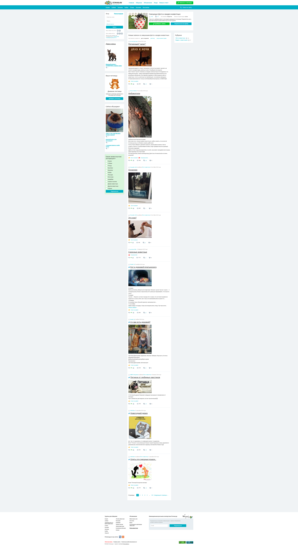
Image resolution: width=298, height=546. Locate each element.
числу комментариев (161, 38)
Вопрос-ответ (163, 2)
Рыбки (126, 7)
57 (146, 84)
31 (146, 403)
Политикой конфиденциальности (112, 37)
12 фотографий (134, 365)
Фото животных (180, 38)
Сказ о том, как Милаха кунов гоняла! (113, 134)
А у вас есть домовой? (140, 322)
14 (146, 487)
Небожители (134, 93)
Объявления (148, 2)
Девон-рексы (111, 44)
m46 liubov (132, 410)
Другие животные (120, 518)
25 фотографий (134, 401)
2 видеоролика (144, 157)
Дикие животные (120, 526)
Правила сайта (116, 541)
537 (158, 16)
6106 (152, 16)
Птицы (132, 7)
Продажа (132, 520)
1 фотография (134, 205)
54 (152, 495)
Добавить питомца (114, 98)
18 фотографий (134, 485)
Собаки (114, 7)
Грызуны (120, 7)
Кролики (138, 7)
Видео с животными (182, 40)
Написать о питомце (185, 2)
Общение (139, 2)
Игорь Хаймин (133, 90)
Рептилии (118, 520)
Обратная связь (108, 541)
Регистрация (118, 13)
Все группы (146, 7)
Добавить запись (160, 23)
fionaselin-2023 (133, 167)
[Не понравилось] (129, 83)
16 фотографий (134, 81)
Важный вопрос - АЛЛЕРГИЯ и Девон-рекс (114, 65)
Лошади (107, 532)
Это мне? (132, 218)
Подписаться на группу (181, 23)
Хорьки (117, 529)
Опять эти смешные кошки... (143, 459)
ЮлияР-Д (132, 264)
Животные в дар (133, 518)
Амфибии (118, 522)
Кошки (108, 7)
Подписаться (114, 191)
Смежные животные (137, 252)
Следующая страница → (161, 495)
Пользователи (134, 528)
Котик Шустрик (134, 41)
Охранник (132, 170)
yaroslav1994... (133, 249)
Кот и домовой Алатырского (143, 267)
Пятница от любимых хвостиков (145, 377)
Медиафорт (126, 543)
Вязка (131, 522)
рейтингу (152, 38)
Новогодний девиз (139, 413)
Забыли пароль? (110, 24)
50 (146, 160)
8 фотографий (134, 157)
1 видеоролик (134, 254)
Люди (156, 2)
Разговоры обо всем (121, 528)
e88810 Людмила (134, 374)
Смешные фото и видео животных (109, 523)
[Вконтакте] (118, 30)
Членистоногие (119, 524)
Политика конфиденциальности (129, 541)
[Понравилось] (133, 83)
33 (146, 449)
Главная (131, 2)
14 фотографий (134, 447)
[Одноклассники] (120, 30)
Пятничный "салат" (137, 44)
